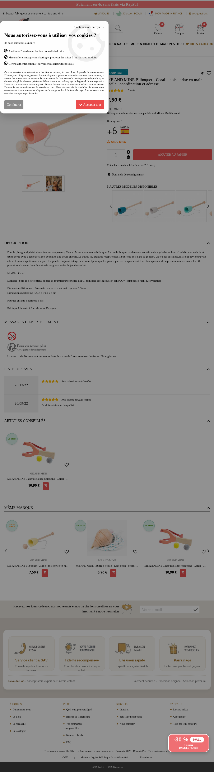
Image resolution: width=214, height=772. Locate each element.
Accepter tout (92, 104)
